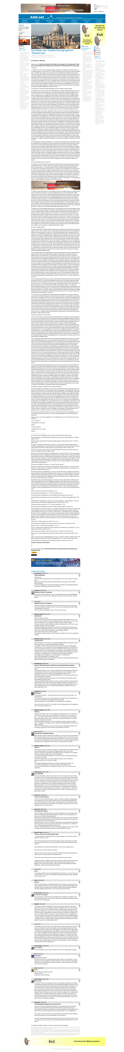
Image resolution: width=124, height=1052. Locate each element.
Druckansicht (34, 57)
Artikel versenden (42, 57)
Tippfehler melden (51, 57)
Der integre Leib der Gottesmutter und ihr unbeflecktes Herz (25, 104)
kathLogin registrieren (58, 1027)
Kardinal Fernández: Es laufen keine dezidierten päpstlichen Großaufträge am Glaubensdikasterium (88, 54)
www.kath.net (41, 1032)
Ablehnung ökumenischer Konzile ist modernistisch (24, 74)
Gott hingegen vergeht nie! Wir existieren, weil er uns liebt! (100, 96)
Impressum (62, 1049)
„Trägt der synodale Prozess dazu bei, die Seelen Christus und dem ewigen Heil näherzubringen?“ (25, 66)
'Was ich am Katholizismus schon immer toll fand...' (25, 71)
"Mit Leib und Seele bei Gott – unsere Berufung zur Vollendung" (100, 71)
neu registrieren (100, 11)
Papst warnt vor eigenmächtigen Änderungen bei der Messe (25, 53)
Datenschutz (69, 1049)
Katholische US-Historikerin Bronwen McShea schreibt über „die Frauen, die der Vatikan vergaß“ (87, 61)
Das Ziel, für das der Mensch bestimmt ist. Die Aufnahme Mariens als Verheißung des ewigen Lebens (100, 86)
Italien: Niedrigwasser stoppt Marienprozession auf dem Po (99, 109)
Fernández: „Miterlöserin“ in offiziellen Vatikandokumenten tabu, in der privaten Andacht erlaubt (88, 67)
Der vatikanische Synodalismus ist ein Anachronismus (24, 107)
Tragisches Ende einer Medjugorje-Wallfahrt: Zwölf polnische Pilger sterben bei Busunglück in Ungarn (25, 79)
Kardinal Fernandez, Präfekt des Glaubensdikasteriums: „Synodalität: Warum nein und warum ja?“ (88, 78)
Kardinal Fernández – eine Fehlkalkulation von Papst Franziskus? (88, 97)
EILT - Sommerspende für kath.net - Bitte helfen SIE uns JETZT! (100, 61)
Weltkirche (41, 55)
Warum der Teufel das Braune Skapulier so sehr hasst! (24, 100)
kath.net (57, 1049)
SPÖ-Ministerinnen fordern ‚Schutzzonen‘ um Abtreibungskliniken (24, 91)
